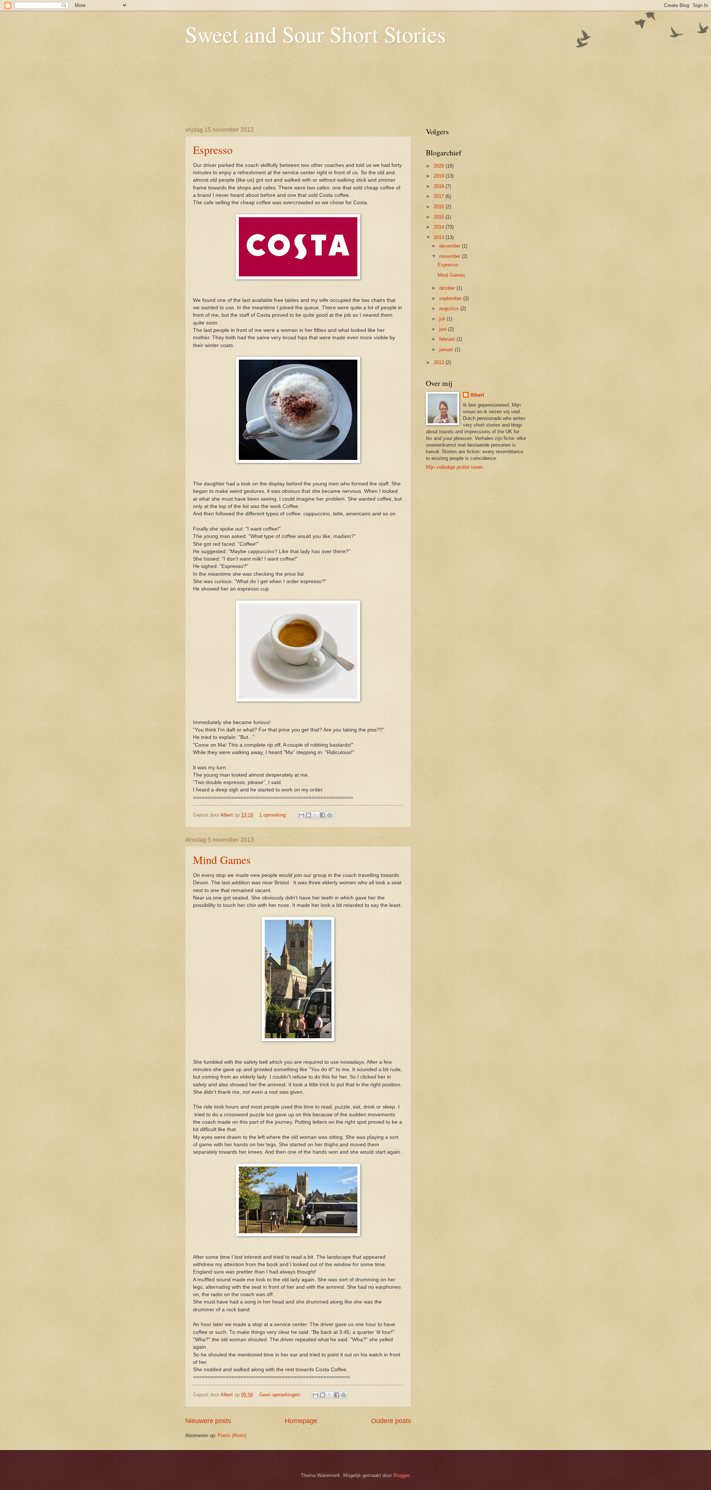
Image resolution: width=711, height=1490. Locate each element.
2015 (439, 217)
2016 (439, 206)
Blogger (401, 1475)
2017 (439, 196)
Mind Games (222, 859)
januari (447, 349)
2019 (439, 176)
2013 (439, 237)
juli (443, 319)
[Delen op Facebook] (322, 815)
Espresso (213, 149)
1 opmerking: (273, 815)
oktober (448, 288)
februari (448, 339)
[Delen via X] (315, 815)
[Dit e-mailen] (301, 815)
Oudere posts (391, 1421)
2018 (439, 186)
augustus (449, 308)
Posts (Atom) (232, 1435)
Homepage (301, 1421)
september (451, 298)
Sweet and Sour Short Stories (315, 34)
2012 (439, 362)
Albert (477, 395)
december (450, 246)
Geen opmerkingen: (281, 1394)
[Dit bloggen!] (308, 815)
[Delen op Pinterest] (329, 815)
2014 (439, 227)
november (450, 256)
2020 (439, 166)
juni (443, 329)
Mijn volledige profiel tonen (454, 467)
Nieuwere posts (208, 1421)
